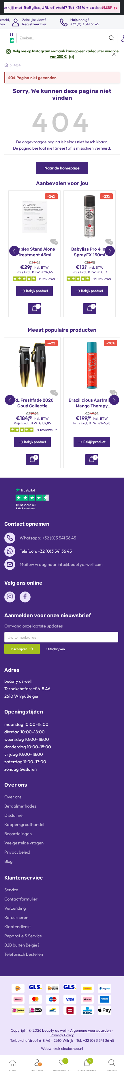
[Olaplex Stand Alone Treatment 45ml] (34, 216)
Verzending (15, 908)
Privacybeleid (17, 852)
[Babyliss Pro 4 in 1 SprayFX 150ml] (89, 216)
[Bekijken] (34, 308)
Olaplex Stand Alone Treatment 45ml (34, 252)
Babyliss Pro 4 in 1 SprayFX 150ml (89, 252)
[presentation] (66, 38)
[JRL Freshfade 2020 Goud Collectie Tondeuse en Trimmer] (32, 365)
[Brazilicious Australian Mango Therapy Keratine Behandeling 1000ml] (92, 365)
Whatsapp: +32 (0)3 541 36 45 (48, 538)
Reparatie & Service (23, 935)
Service (11, 889)
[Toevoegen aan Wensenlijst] (53, 242)
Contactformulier (20, 899)
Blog (8, 861)
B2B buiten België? (22, 945)
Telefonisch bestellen (23, 954)
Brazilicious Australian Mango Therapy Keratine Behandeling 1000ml (92, 403)
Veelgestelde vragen (24, 843)
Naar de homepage (62, 168)
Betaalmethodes (20, 806)
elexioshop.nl (72, 1048)
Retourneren (16, 917)
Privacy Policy (62, 1035)
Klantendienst (17, 926)
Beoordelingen (18, 833)
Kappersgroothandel (24, 824)
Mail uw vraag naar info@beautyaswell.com (61, 564)
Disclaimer (14, 815)
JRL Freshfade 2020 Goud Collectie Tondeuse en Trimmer (32, 403)
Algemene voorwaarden (90, 1030)
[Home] (6, 65)
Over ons (12, 797)
